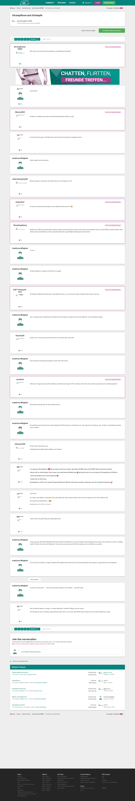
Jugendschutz (29, 792)
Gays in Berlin (45, 776)
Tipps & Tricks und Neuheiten (110, 782)
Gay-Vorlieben (61, 788)
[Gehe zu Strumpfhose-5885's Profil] (14, 22)
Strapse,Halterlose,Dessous (20, 672)
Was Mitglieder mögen (23, 780)
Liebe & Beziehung (41, 707)
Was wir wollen (21, 784)
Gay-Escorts (60, 780)
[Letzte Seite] (38, 39)
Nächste (33, 39)
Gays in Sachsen (46, 786)
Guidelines (20, 786)
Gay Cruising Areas (62, 782)
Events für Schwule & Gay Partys (65, 786)
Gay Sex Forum (32, 674)
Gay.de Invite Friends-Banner (87, 782)
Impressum (20, 790)
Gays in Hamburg (46, 778)
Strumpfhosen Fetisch (18, 705)
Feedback (104, 780)
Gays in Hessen (46, 790)
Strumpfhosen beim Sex (19, 689)
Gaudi (82, 790)
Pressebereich (84, 776)
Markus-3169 (108, 672)
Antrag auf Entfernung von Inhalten (26, 794)
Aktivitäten (118, 8)
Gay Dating (60, 774)
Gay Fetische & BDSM (33, 23)
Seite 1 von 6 (46, 39)
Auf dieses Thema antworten (112, 30)
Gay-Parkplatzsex (61, 784)
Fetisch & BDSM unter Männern (65, 778)
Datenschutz (20, 792)
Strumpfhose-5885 (26, 21)
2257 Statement (21, 796)
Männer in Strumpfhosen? (19, 697)
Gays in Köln (45, 782)
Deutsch (88, 3)
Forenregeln (110, 8)
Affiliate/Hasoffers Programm (88, 778)
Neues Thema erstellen (88, 30)
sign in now (52, 642)
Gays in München (46, 784)
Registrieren (109, 3)
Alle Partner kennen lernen (87, 788)
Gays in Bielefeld (46, 780)
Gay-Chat (19, 776)
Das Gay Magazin (21, 778)
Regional (44, 774)
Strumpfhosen (16, 680)
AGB (18, 788)
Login (98, 3)
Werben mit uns (84, 780)
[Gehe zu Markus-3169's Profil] (101, 674)
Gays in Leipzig (46, 788)
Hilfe (103, 778)
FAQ (103, 776)
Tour (18, 782)
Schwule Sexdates (62, 776)
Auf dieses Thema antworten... (32, 652)
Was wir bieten (30, 784)
